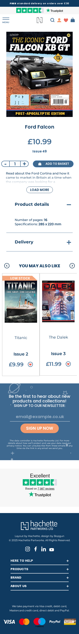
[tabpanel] (39, 74)
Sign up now (39, 428)
